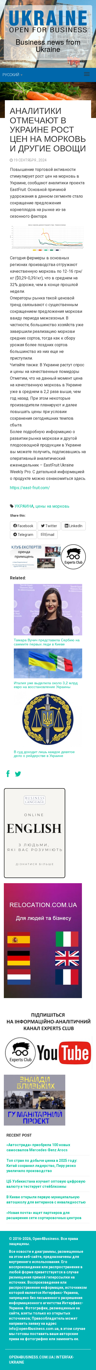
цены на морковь (52, 506)
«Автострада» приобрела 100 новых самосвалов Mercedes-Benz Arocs (38, 1147)
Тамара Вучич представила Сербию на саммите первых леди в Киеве (47, 641)
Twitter (51, 526)
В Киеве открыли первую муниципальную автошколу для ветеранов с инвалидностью (46, 1199)
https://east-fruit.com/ (30, 487)
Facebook (25, 526)
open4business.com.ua (31, 1357)
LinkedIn (75, 526)
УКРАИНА (24, 506)
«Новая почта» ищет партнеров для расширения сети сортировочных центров (43, 1215)
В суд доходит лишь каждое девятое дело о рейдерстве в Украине (44, 753)
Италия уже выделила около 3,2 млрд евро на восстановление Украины (46, 684)
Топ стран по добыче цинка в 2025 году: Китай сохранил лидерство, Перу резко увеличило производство (41, 1165)
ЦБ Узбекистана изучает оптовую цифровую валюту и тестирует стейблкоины (46, 1184)
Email (49, 535)
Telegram (25, 535)
